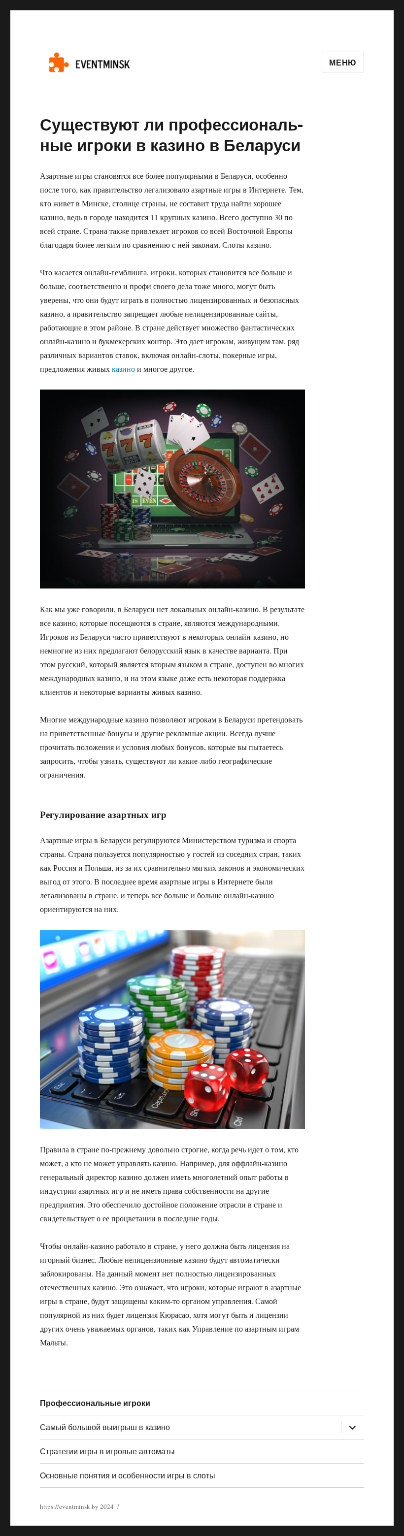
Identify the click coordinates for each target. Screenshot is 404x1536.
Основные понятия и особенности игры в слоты (127, 1475)
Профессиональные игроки (95, 1402)
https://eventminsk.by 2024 (77, 1506)
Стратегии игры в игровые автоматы (107, 1451)
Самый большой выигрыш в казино (105, 1427)
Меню (343, 62)
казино (123, 368)
